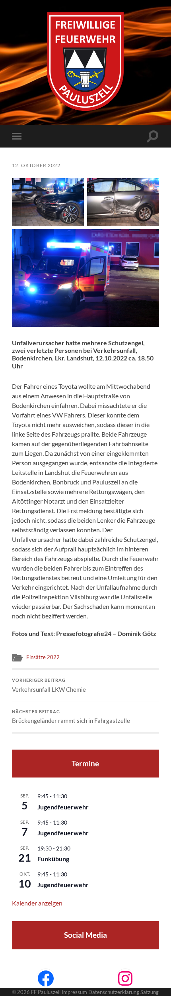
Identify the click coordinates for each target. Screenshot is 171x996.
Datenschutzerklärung (113, 992)
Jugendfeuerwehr (63, 807)
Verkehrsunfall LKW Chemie (49, 685)
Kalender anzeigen (37, 903)
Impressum (74, 992)
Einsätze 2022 (43, 657)
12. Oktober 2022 (36, 165)
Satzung (149, 992)
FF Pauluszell (45, 992)
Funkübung (53, 858)
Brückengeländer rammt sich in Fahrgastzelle (71, 716)
